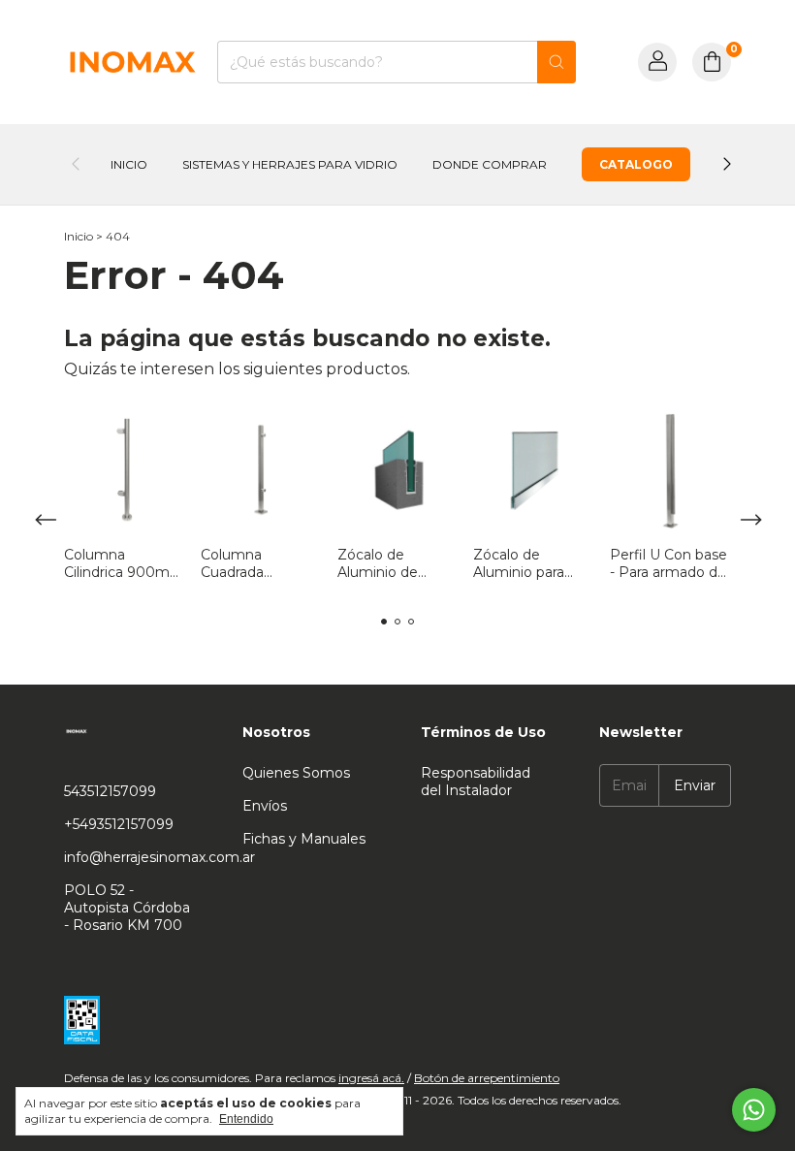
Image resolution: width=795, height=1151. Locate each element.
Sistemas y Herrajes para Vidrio (290, 164)
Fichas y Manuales (304, 838)
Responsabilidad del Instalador (475, 781)
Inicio (129, 164)
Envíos (264, 806)
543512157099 (110, 791)
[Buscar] (556, 62)
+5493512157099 (119, 824)
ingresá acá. (371, 1078)
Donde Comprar (489, 164)
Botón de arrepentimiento (486, 1078)
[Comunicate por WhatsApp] (754, 1110)
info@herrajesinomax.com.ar (159, 857)
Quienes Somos (296, 773)
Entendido (246, 1119)
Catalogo (636, 164)
